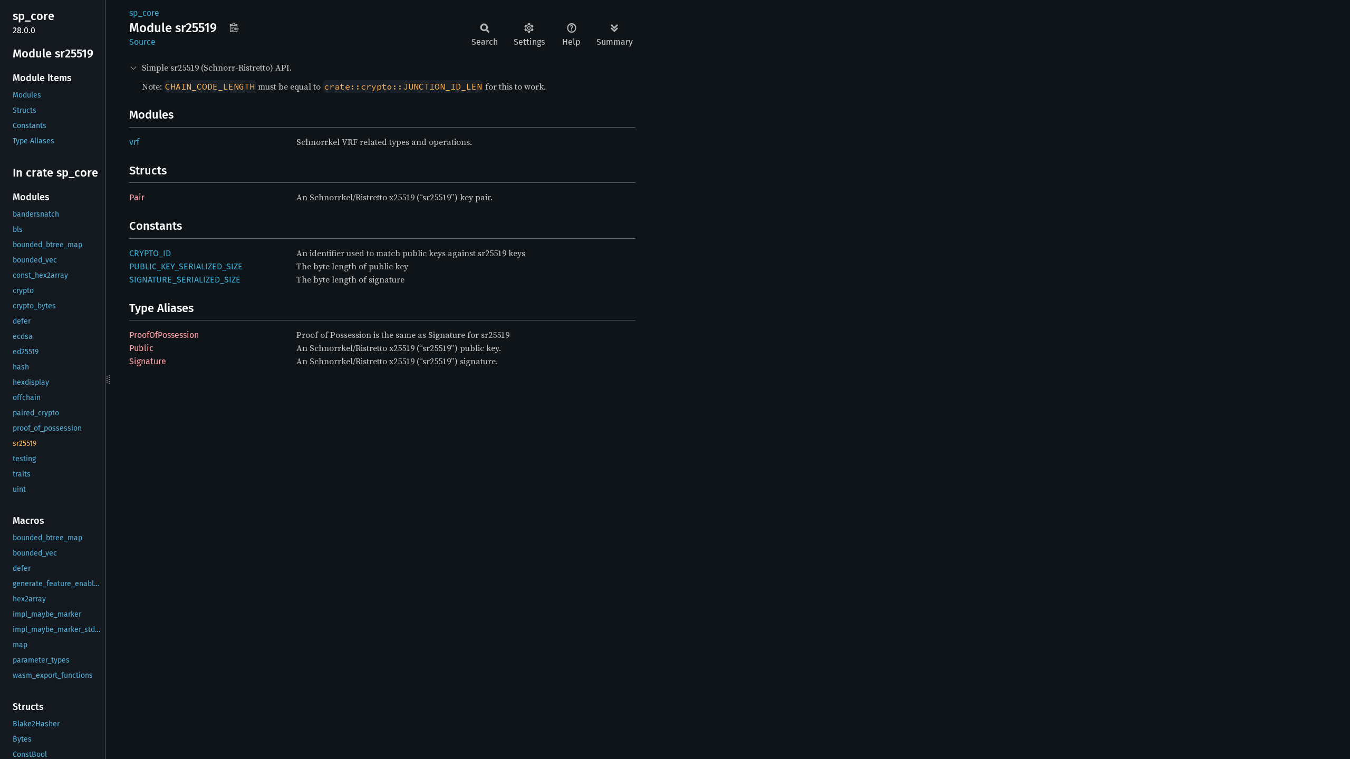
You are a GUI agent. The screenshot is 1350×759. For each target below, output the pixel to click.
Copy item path (234, 27)
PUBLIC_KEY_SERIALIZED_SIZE (186, 266)
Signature (147, 361)
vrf (134, 142)
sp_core (144, 13)
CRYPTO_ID (150, 253)
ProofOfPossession (164, 335)
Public (141, 348)
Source (142, 42)
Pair (136, 197)
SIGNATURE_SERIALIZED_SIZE (184, 280)
